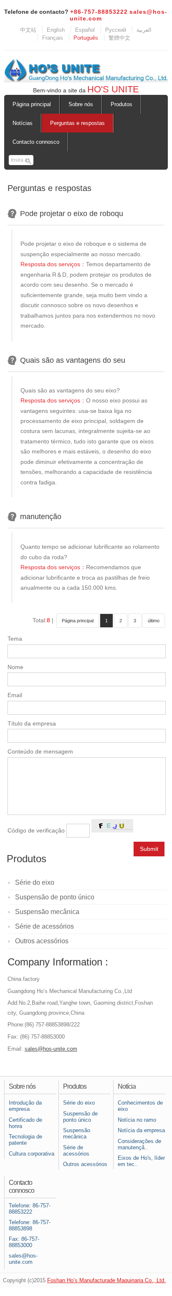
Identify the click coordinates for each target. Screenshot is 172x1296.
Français (52, 38)
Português (85, 38)
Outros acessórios (41, 941)
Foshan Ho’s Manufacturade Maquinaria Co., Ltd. (106, 1280)
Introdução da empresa (25, 1106)
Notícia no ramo (137, 1120)
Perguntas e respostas (77, 123)
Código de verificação (36, 831)
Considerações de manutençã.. (139, 1144)
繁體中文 (119, 38)
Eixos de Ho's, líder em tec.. (141, 1161)
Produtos (121, 104)
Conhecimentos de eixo (140, 1106)
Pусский (115, 30)
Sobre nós (80, 104)
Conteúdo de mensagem (40, 752)
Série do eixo (34, 882)
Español (85, 30)
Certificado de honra (25, 1123)
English (56, 30)
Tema (15, 639)
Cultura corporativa (31, 1154)
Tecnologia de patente (25, 1139)
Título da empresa (32, 724)
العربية (144, 30)
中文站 (28, 30)
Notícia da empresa (141, 1130)
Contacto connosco (36, 142)
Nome (15, 667)
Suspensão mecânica (47, 911)
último (153, 620)
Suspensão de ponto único (54, 897)
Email (15, 695)
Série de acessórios (44, 926)
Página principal (32, 104)
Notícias (23, 123)
